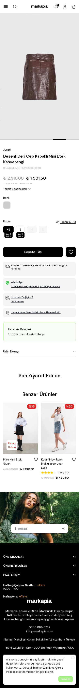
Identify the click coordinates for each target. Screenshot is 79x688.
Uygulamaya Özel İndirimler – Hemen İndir (36, 312)
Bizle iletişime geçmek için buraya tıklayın (35, 286)
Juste (7, 149)
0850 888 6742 (39, 627)
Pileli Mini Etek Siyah (12, 461)
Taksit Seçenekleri (15, 189)
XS (8, 230)
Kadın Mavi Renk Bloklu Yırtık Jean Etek (52, 463)
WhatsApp (17, 282)
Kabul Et (65, 679)
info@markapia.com (39, 631)
